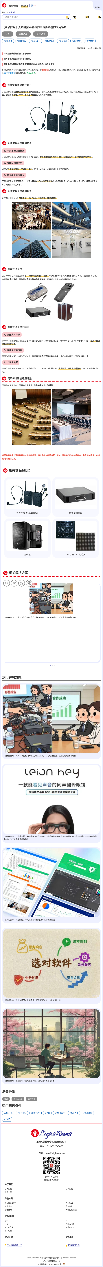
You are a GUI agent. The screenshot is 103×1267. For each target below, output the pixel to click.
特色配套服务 (71, 1210)
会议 (6, 1099)
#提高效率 (87, 1113)
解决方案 (24, 6)
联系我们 (70, 1237)
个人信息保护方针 (14, 1245)
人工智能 (69, 1206)
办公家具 (69, 1203)
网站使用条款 (74, 1245)
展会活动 (8, 1210)
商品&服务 (13, 6)
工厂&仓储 (9, 1227)
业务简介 (69, 1189)
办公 (6, 1220)
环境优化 (8, 1206)
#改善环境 (8, 1113)
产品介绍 (9, 1198)
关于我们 (9, 1184)
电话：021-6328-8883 (51, 1146)
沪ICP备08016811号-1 (51, 1261)
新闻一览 (8, 1192)
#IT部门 (7, 1119)
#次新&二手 (60, 1113)
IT (66, 1220)
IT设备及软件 (10, 1203)
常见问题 (9, 1237)
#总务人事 (74, 1113)
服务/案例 (9, 1216)
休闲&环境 (70, 1224)
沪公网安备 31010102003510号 (49, 1264)
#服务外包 (22, 1113)
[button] (50, 665)
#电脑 (47, 1113)
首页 (3, 12)
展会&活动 (18, 1099)
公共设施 (31, 1099)
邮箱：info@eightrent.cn (51, 1153)
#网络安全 (35, 1113)
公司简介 (8, 1189)
